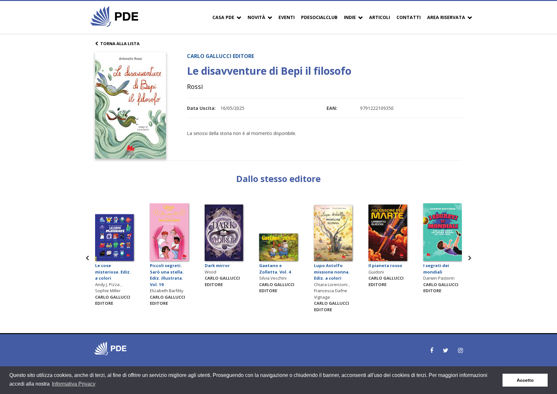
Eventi (286, 17)
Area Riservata (446, 17)
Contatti (408, 17)
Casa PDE (223, 17)
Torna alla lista (120, 43)
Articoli (379, 17)
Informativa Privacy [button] (73, 384)
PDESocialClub (319, 17)
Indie (350, 17)
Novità (256, 17)
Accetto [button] (525, 380)
